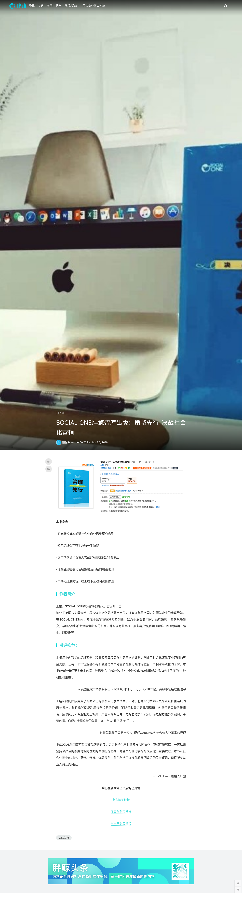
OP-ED (61, 413)
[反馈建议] (238, 890)
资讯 (32, 5)
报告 (58, 5)
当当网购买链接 (121, 823)
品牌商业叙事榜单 (94, 5)
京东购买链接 (121, 800)
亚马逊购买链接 (121, 812)
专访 (41, 5)
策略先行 (64, 837)
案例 (50, 5)
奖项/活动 (71, 5)
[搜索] (225, 6)
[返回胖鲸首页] (17, 5)
